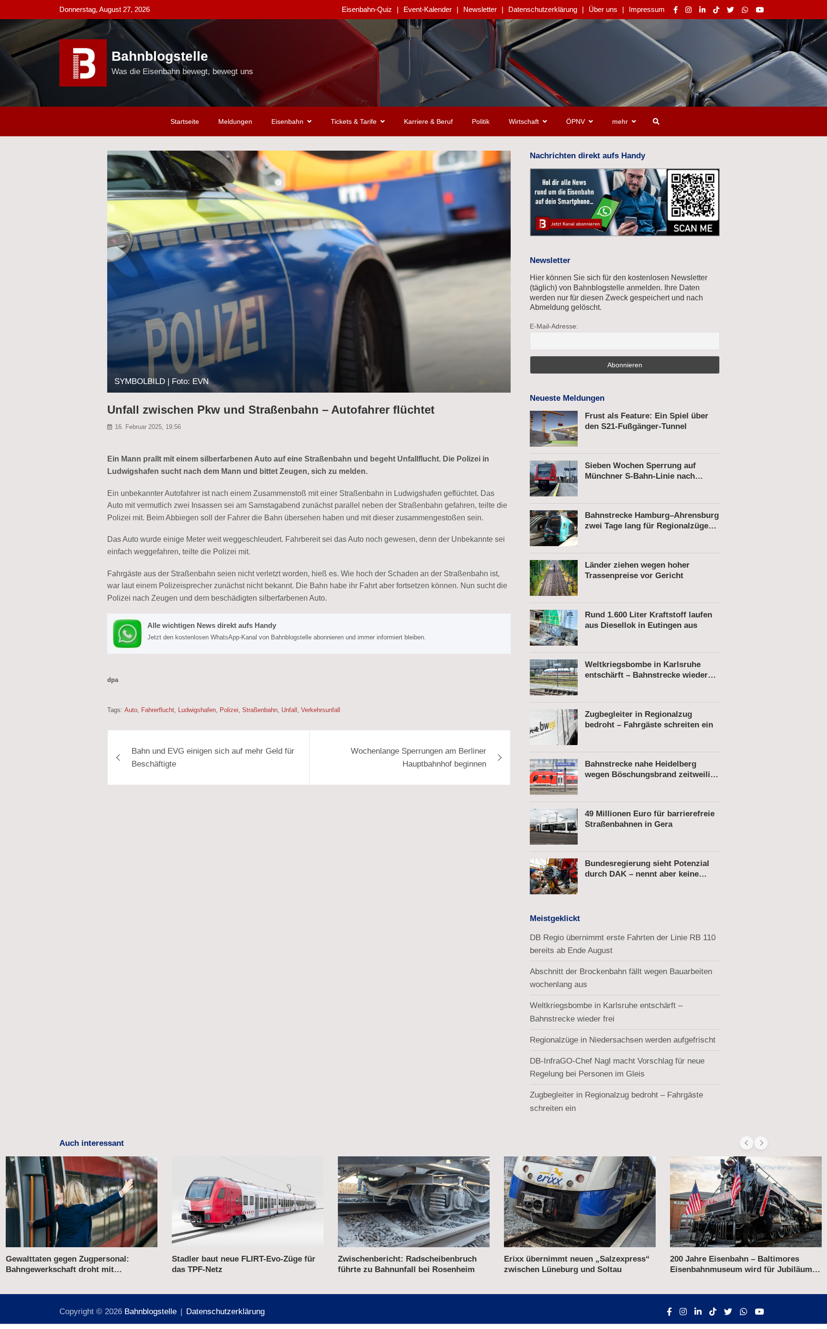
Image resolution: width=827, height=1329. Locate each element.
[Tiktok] (716, 10)
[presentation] (746, 1143)
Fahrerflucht (157, 710)
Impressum (647, 9)
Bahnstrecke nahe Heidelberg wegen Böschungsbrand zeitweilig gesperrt (650, 774)
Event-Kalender (427, 9)
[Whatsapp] (745, 10)
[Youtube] (760, 10)
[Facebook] (676, 10)
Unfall (289, 710)
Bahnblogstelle (160, 56)
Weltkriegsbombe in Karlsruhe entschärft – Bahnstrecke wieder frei (646, 675)
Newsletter (480, 9)
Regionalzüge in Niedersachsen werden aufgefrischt (622, 1039)
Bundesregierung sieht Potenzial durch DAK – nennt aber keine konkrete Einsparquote (647, 874)
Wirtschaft (524, 121)
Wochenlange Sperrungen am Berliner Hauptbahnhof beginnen (418, 758)
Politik (481, 121)
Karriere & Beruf (428, 121)
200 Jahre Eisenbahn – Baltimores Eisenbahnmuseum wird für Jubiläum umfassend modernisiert (741, 1269)
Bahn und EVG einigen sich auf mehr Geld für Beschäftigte (213, 758)
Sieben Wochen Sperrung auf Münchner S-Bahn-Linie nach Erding (640, 476)
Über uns (603, 9)
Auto (130, 710)
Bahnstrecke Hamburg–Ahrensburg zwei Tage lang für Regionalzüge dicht (652, 526)
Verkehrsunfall (320, 710)
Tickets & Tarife (354, 121)
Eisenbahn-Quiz (367, 9)
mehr (620, 121)
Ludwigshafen (197, 710)
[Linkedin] (702, 10)
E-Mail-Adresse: (554, 326)
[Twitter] (730, 10)
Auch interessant (91, 1143)
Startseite (184, 121)
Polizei (229, 710)
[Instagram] (688, 10)
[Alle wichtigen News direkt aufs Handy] (309, 634)
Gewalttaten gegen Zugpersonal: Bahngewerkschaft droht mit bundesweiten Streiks (67, 1269)
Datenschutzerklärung (542, 9)
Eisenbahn (287, 121)
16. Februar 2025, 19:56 (148, 426)
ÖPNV (575, 121)
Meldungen (235, 121)
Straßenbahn (260, 710)
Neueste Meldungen (567, 398)
